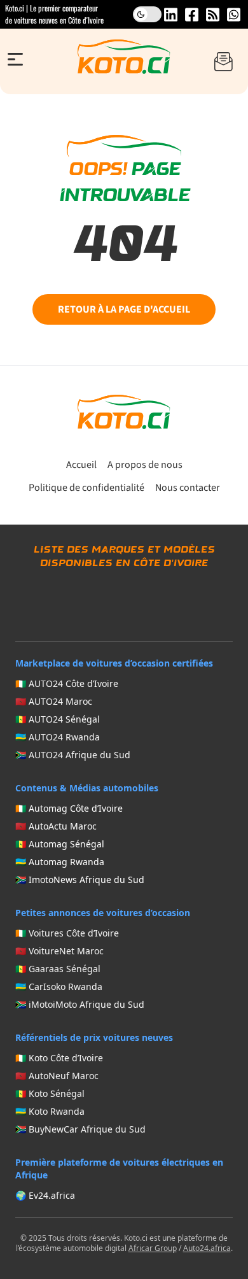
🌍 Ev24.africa (45, 1195)
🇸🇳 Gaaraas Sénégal (57, 969)
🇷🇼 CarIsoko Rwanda (58, 986)
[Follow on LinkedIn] (171, 14)
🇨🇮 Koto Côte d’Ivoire (59, 1058)
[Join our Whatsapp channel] (233, 14)
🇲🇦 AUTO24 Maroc (53, 701)
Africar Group (152, 1248)
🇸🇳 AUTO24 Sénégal (57, 719)
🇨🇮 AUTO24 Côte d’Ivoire (66, 683)
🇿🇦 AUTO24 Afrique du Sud (72, 755)
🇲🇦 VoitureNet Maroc (59, 951)
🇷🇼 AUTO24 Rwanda (57, 737)
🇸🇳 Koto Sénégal (50, 1093)
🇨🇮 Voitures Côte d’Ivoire (67, 933)
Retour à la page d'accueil (124, 309)
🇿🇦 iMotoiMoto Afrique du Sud (79, 1004)
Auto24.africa (207, 1248)
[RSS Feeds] (212, 14)
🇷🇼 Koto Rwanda (50, 1111)
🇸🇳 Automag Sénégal (59, 844)
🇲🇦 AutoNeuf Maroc (57, 1076)
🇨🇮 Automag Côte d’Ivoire (69, 808)
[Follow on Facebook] (192, 14)
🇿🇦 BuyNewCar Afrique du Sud (80, 1129)
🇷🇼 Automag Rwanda (59, 862)
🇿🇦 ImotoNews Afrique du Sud (79, 879)
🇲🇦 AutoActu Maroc (56, 826)
